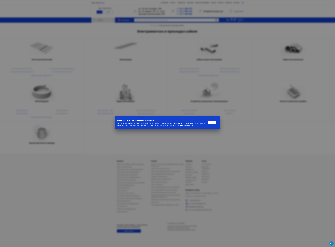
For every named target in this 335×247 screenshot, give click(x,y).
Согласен (212, 122)
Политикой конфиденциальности (180, 125)
